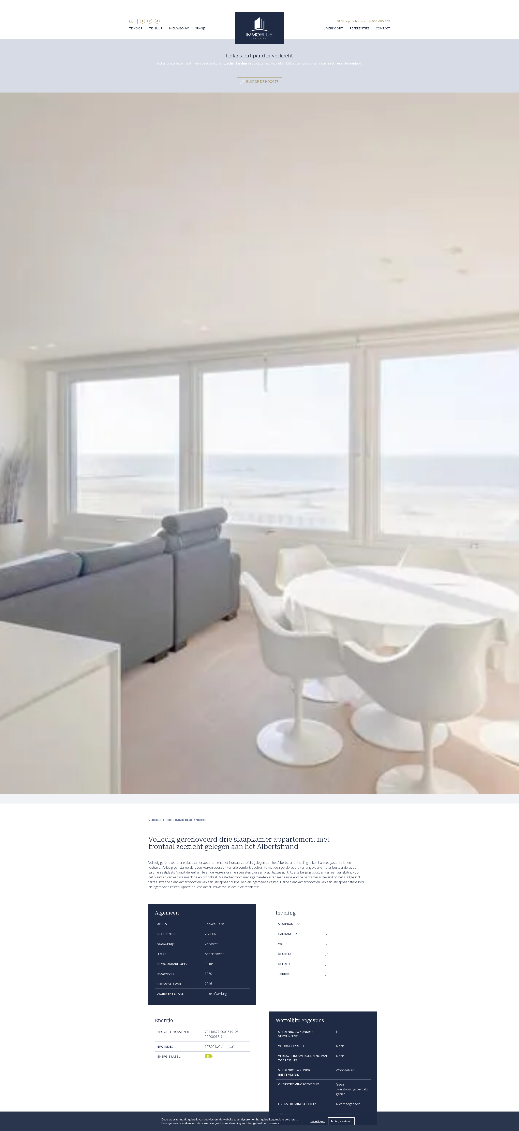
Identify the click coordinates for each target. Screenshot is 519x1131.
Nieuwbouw (179, 28)
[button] (133, 21)
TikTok (157, 21)
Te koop (136, 28)
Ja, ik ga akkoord (341, 1121)
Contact (383, 28)
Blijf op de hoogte (352, 21)
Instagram (149, 21)
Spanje (200, 28)
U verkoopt (333, 28)
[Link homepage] (259, 28)
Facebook (142, 21)
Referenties (359, 28)
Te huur (156, 28)
